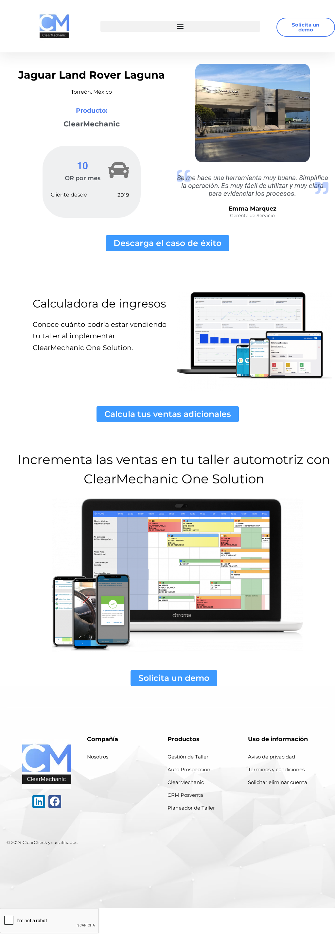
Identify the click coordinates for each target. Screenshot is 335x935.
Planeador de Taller (191, 808)
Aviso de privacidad (271, 757)
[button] (180, 26)
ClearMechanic (186, 782)
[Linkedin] (38, 801)
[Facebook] (54, 801)
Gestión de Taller (188, 757)
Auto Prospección (189, 769)
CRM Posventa (185, 795)
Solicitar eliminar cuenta (277, 782)
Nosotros (97, 757)
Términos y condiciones (276, 769)
